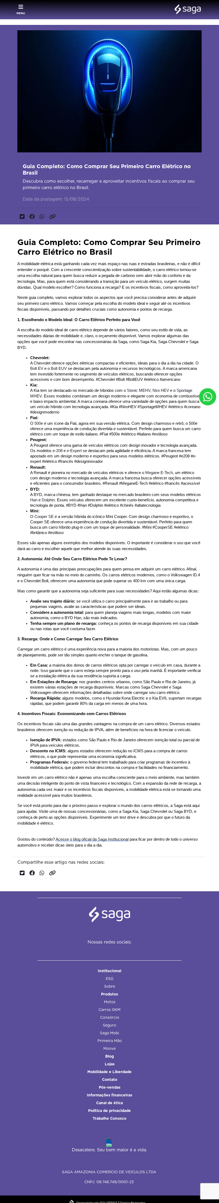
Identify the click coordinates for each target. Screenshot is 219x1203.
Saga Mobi (109, 1033)
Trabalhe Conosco (109, 1118)
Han (34, 500)
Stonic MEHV (138, 390)
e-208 (57, 451)
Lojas (110, 1064)
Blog (109, 1056)
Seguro (109, 1025)
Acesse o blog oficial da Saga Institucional (92, 839)
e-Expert (74, 451)
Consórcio (109, 1017)
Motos (109, 1002)
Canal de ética (109, 1103)
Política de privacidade (109, 1110)
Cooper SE (44, 516)
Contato (109, 1079)
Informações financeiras (109, 1095)
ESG (110, 978)
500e (38, 423)
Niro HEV (160, 390)
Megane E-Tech (159, 473)
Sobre (109, 986)
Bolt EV (36, 368)
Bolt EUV (59, 368)
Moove (109, 1048)
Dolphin (48, 500)
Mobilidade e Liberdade (109, 1072)
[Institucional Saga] (186, 9)
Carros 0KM (109, 1009)
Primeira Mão (109, 1041)
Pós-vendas (109, 1087)
